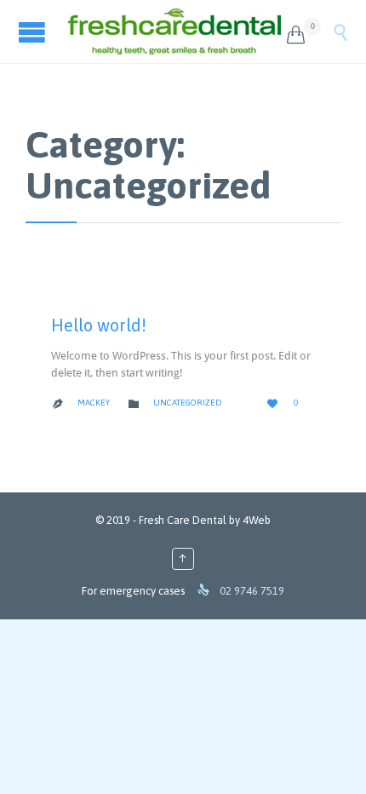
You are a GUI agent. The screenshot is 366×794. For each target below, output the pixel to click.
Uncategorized (187, 402)
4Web (257, 520)
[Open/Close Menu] (34, 32)
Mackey (93, 402)
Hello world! (98, 325)
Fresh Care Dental (182, 520)
